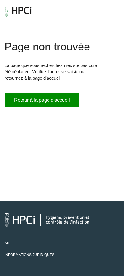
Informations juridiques (29, 255)
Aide (9, 243)
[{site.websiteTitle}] (18, 10)
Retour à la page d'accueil (42, 100)
